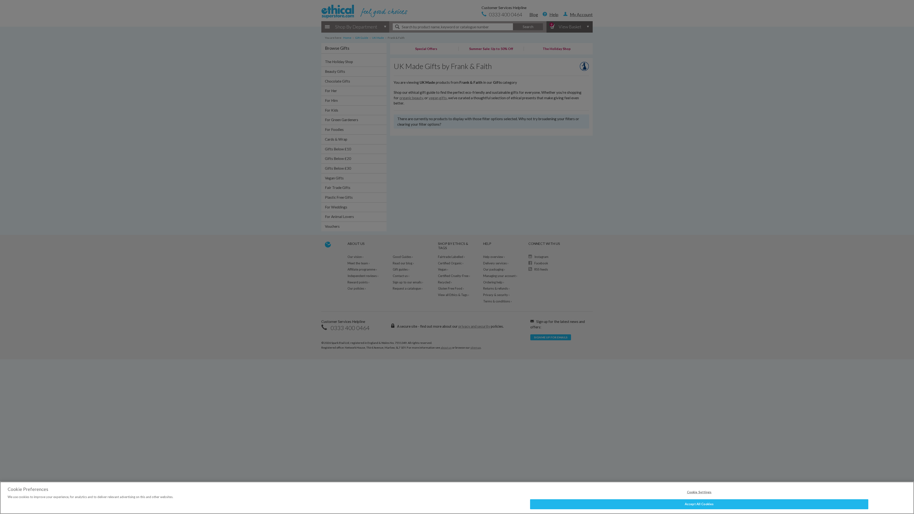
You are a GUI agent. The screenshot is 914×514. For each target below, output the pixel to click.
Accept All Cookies (699, 504)
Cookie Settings (699, 492)
